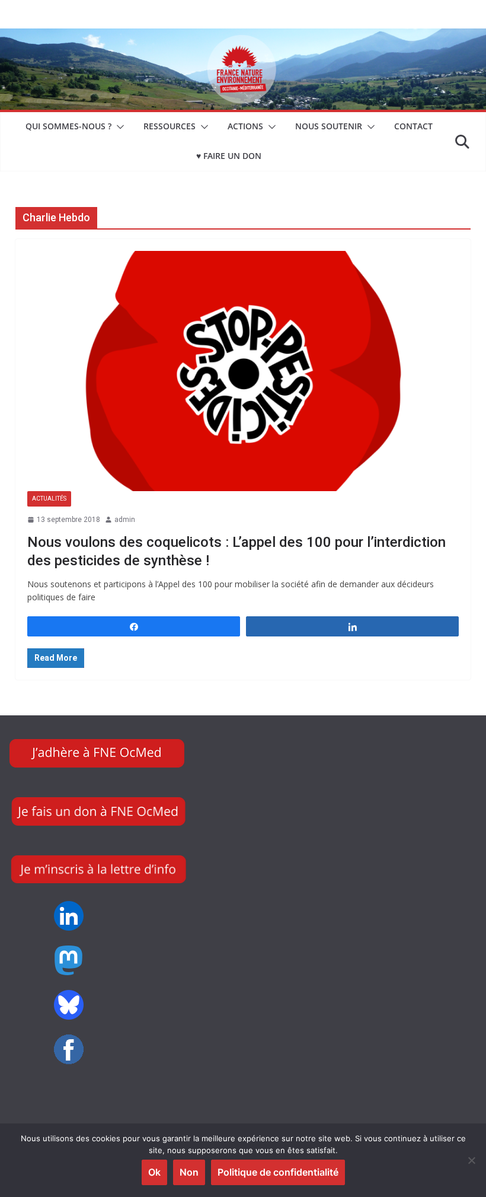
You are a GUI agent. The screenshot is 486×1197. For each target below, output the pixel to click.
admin (124, 519)
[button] (117, 127)
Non (189, 1172)
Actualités (49, 498)
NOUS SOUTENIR (328, 126)
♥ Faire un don (228, 155)
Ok (154, 1172)
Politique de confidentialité (278, 1172)
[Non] (471, 1160)
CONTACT (413, 126)
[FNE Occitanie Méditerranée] (243, 36)
